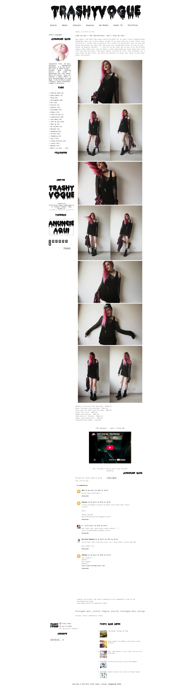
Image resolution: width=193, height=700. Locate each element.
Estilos (53, 105)
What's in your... (57, 148)
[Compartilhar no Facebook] (114, 478)
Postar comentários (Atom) (93, 616)
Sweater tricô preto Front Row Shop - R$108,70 (93, 406)
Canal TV (118, 25)
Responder (85, 496)
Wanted (53, 146)
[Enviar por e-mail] (108, 478)
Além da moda (55, 93)
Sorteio (53, 134)
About (65, 25)
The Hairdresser (123, 43)
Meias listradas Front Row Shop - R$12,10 (91, 408)
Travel (53, 143)
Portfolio (133, 25)
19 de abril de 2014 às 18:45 (99, 502)
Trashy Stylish (56, 141)
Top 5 (53, 138)
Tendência (54, 136)
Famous (53, 112)
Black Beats (55, 95)
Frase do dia (55, 114)
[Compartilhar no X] (112, 478)
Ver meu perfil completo (68, 628)
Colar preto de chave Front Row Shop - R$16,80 (93, 410)
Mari (83, 490)
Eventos (53, 107)
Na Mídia (103, 25)
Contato (77, 25)
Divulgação (55, 100)
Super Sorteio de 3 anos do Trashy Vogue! (124, 672)
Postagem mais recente (88, 611)
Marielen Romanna (88, 539)
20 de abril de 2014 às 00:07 (96, 526)
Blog (52, 98)
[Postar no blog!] (110, 478)
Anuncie (90, 25)
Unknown (84, 502)
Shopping (54, 131)
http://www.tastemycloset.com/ (93, 565)
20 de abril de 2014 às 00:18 (106, 539)
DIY (52, 102)
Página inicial (110, 611)
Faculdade (54, 110)
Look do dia (83, 481)
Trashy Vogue (66, 623)
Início (53, 25)
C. (83, 526)
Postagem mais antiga (133, 611)
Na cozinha (55, 126)
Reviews (53, 129)
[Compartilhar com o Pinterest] (115, 478)
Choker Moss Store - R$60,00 (86, 412)
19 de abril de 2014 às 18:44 (97, 490)
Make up (53, 124)
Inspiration (55, 117)
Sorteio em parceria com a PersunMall (122, 661)
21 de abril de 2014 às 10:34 (99, 555)
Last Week (54, 119)
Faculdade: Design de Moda (118, 631)
